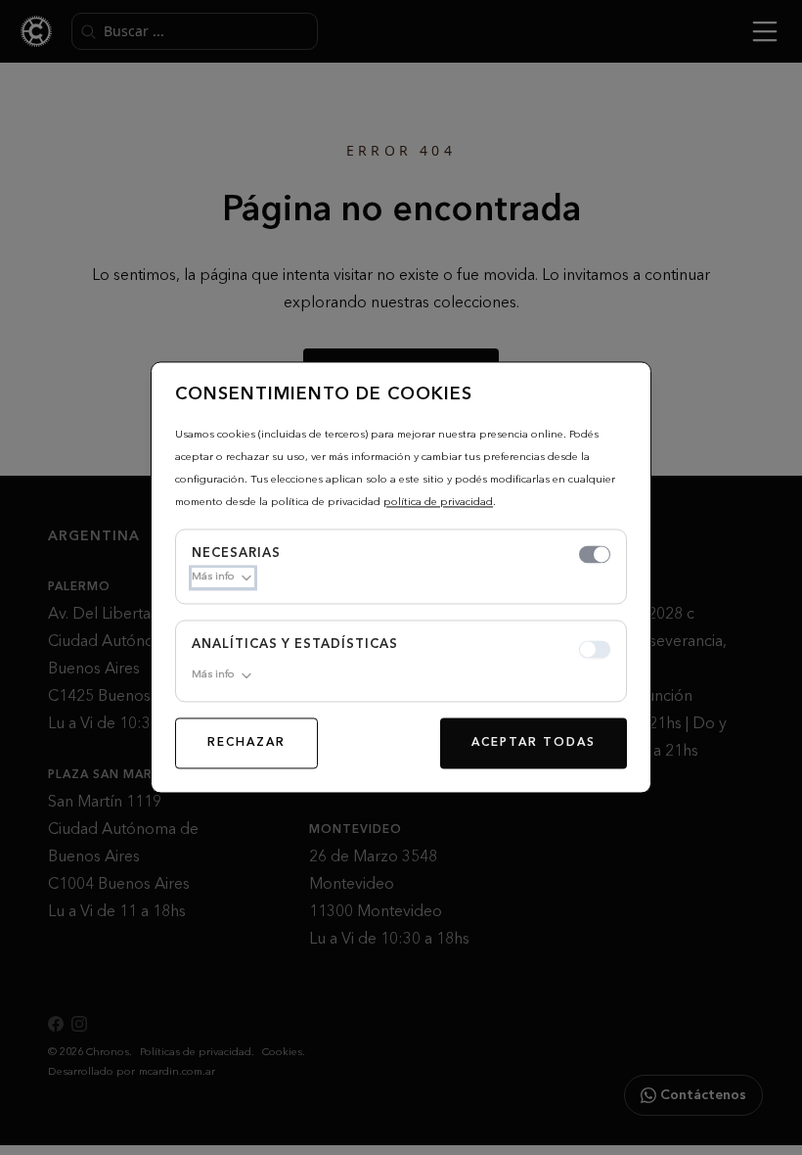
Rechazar (246, 744)
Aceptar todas (533, 744)
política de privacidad (438, 502)
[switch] (594, 555)
